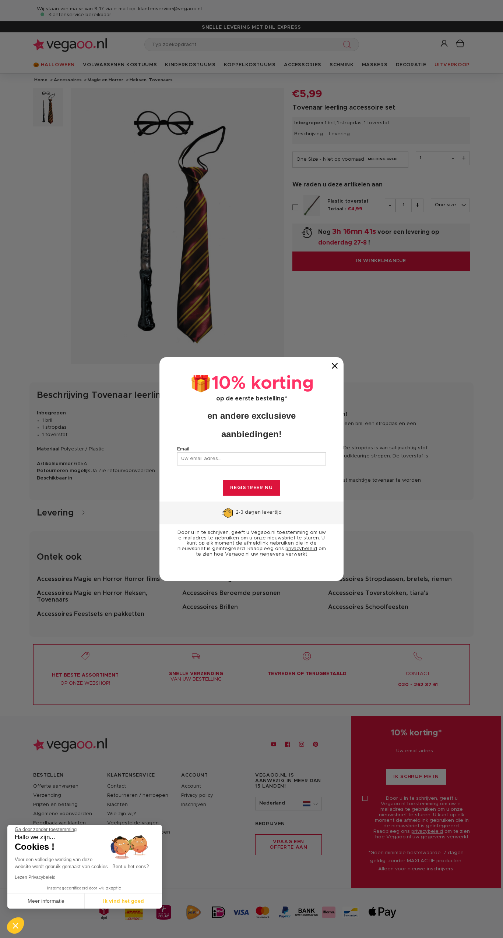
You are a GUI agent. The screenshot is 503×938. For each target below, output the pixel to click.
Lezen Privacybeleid (35, 877)
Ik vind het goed (123, 901)
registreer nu (251, 487)
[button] (15, 925)
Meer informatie (46, 901)
